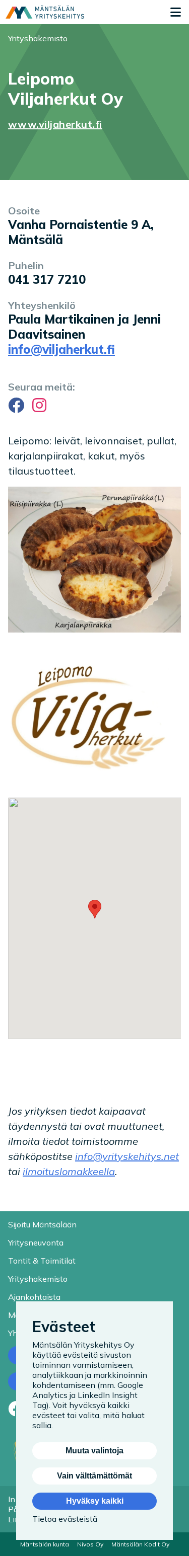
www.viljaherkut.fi (55, 124)
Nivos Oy (90, 1544)
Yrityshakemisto (38, 38)
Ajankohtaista (34, 1297)
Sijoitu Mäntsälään (42, 1224)
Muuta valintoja (94, 1450)
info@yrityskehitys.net (127, 1156)
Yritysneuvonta (36, 1242)
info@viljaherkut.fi (61, 349)
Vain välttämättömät (94, 1475)
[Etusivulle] (45, 12)
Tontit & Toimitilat (42, 1261)
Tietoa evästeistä (64, 1519)
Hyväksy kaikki (94, 1501)
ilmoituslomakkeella (69, 1171)
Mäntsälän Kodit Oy (140, 1544)
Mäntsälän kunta (44, 1544)
